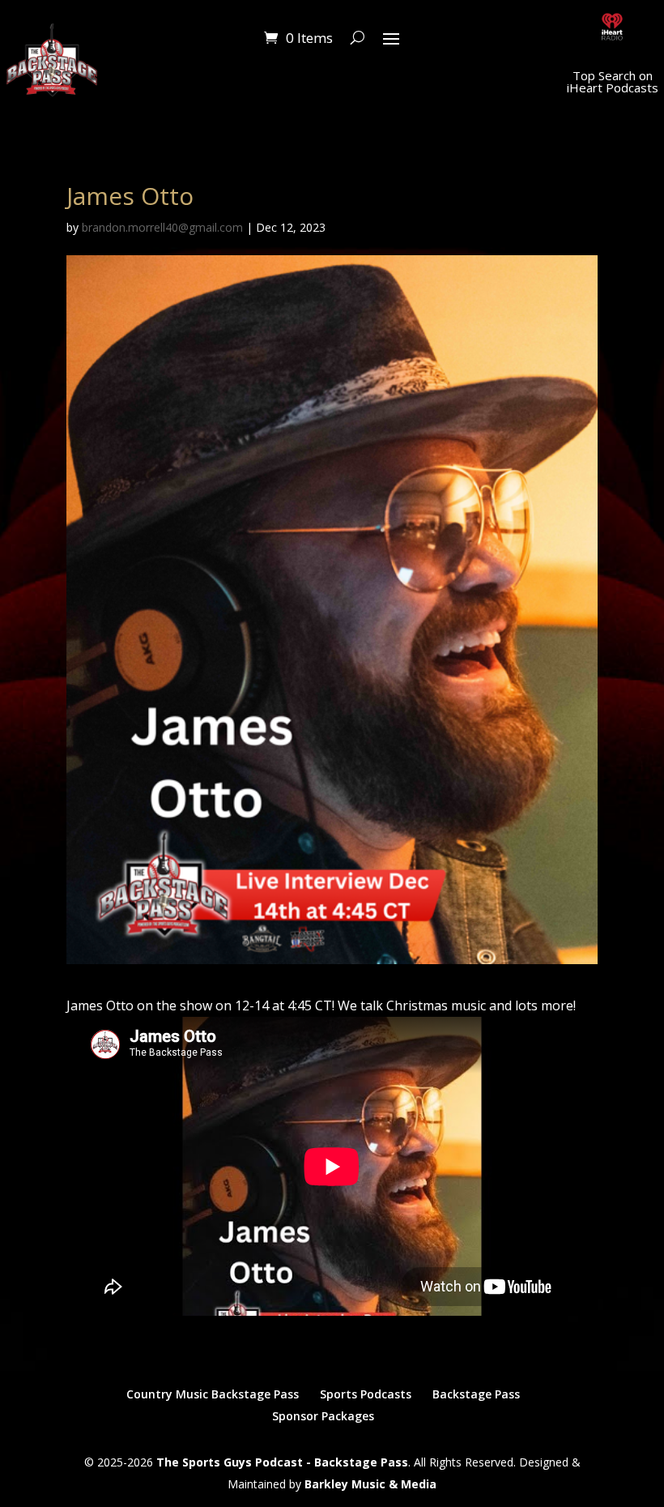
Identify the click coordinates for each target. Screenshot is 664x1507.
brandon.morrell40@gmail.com (162, 227)
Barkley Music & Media (370, 1484)
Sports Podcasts (365, 1394)
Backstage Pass (476, 1394)
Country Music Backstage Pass (212, 1394)
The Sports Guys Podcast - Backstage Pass (282, 1462)
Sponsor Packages (323, 1416)
